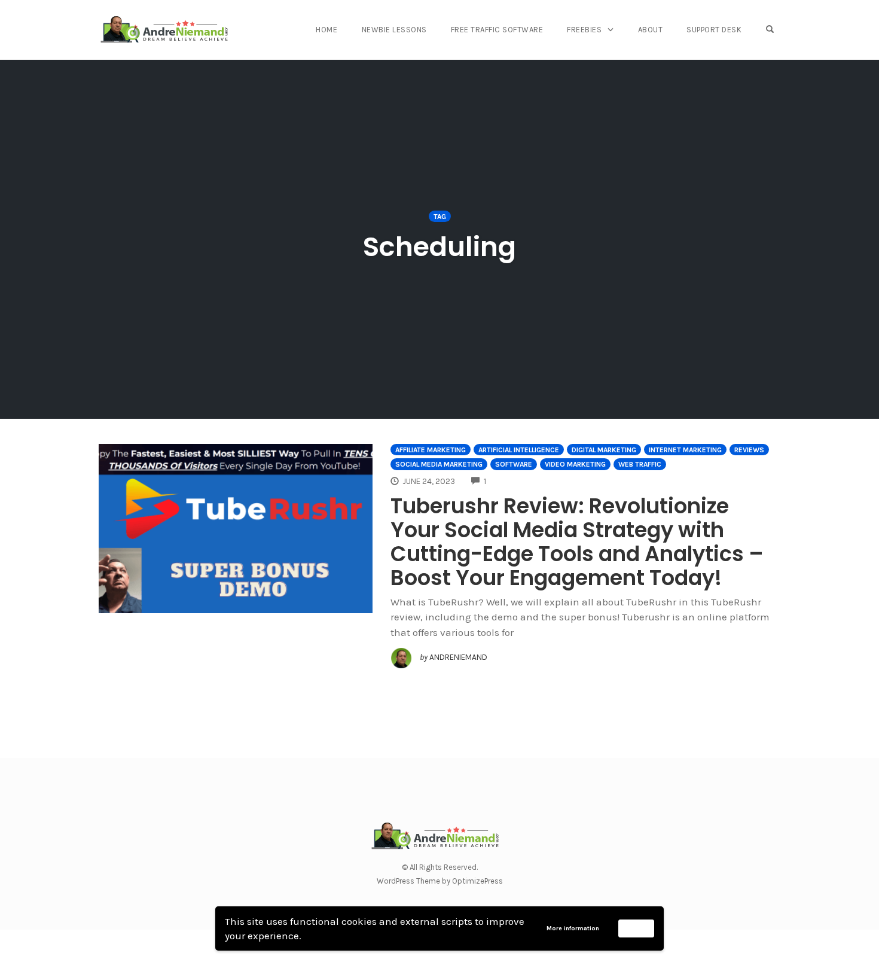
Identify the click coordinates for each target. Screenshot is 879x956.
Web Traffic (639, 464)
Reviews (749, 450)
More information (573, 928)
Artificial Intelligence (518, 450)
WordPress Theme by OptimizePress (440, 880)
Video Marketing (575, 464)
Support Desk (713, 29)
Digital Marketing (604, 450)
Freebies (584, 29)
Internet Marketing (685, 450)
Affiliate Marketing (430, 450)
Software (513, 464)
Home (326, 29)
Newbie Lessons (394, 29)
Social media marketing (439, 464)
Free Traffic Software (497, 29)
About (650, 29)
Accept (636, 927)
